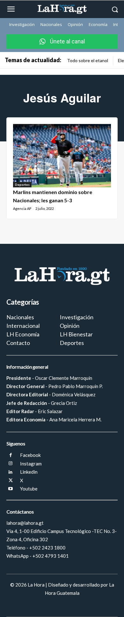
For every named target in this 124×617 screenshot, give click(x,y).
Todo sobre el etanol (87, 60)
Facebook (30, 455)
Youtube (29, 488)
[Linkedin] (10, 472)
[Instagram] (10, 463)
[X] (10, 481)
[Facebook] (10, 455)
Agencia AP (22, 208)
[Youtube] (10, 489)
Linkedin (29, 472)
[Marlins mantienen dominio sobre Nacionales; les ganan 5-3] (62, 155)
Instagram (31, 463)
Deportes (22, 184)
